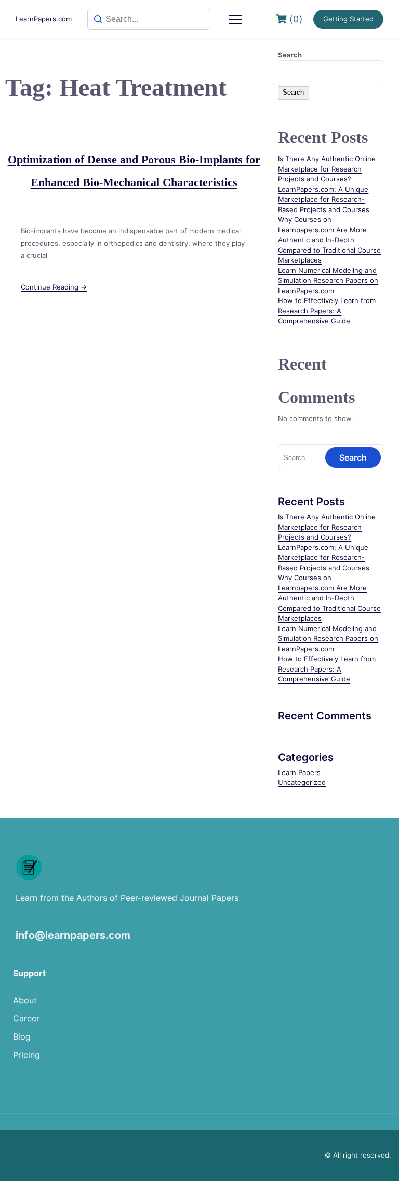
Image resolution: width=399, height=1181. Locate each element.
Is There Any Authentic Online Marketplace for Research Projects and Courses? (327, 168)
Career (26, 1018)
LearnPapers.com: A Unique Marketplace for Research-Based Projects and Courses (323, 199)
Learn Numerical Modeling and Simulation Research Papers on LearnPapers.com (328, 280)
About (25, 1000)
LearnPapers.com (44, 19)
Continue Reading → (54, 287)
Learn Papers (299, 772)
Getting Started (348, 19)
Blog (22, 1036)
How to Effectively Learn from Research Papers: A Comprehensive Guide (327, 310)
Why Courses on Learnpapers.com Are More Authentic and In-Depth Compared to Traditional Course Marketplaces (329, 239)
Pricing (26, 1054)
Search (290, 54)
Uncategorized (302, 782)
